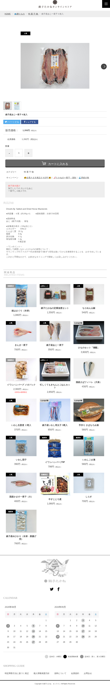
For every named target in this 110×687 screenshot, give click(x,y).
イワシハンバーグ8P (55, 462)
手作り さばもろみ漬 (89, 425)
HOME (8, 14)
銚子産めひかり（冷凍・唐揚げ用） (21, 537)
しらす (89, 496)
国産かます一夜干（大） (21, 496)
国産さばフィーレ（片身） (89, 382)
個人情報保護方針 (42, 673)
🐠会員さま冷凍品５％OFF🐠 (37, 177)
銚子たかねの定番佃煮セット (55, 308)
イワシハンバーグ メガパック (21, 384)
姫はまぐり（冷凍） (21, 310)
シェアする (31, 122)
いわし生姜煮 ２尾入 (21, 425)
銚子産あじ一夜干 (55, 345)
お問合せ (88, 673)
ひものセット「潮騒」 (89, 347)
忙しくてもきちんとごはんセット (55, 386)
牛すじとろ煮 (55, 499)
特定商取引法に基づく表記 (17, 673)
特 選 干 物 (33, 14)
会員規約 (75, 673)
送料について (60, 673)
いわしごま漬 (88, 459)
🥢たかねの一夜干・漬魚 (65, 177)
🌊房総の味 (84, 177)
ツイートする (13, 122)
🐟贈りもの (19, 14)
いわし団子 (21, 459)
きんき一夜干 (21, 345)
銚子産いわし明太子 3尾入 (55, 425)
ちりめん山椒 (88, 308)
